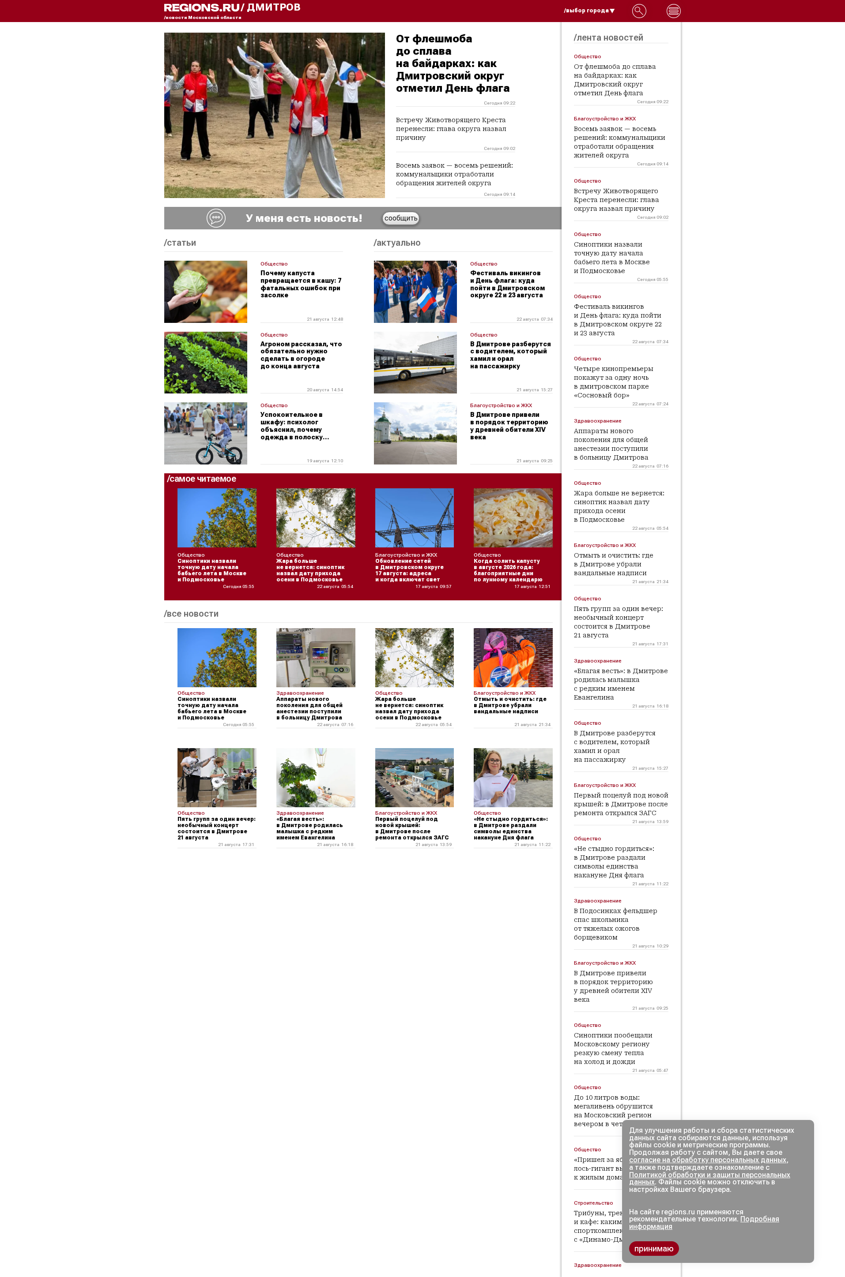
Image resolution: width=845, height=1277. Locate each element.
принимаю (654, 1248)
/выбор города (586, 10)
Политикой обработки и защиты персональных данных (709, 1179)
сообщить (401, 218)
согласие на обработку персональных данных (707, 1160)
